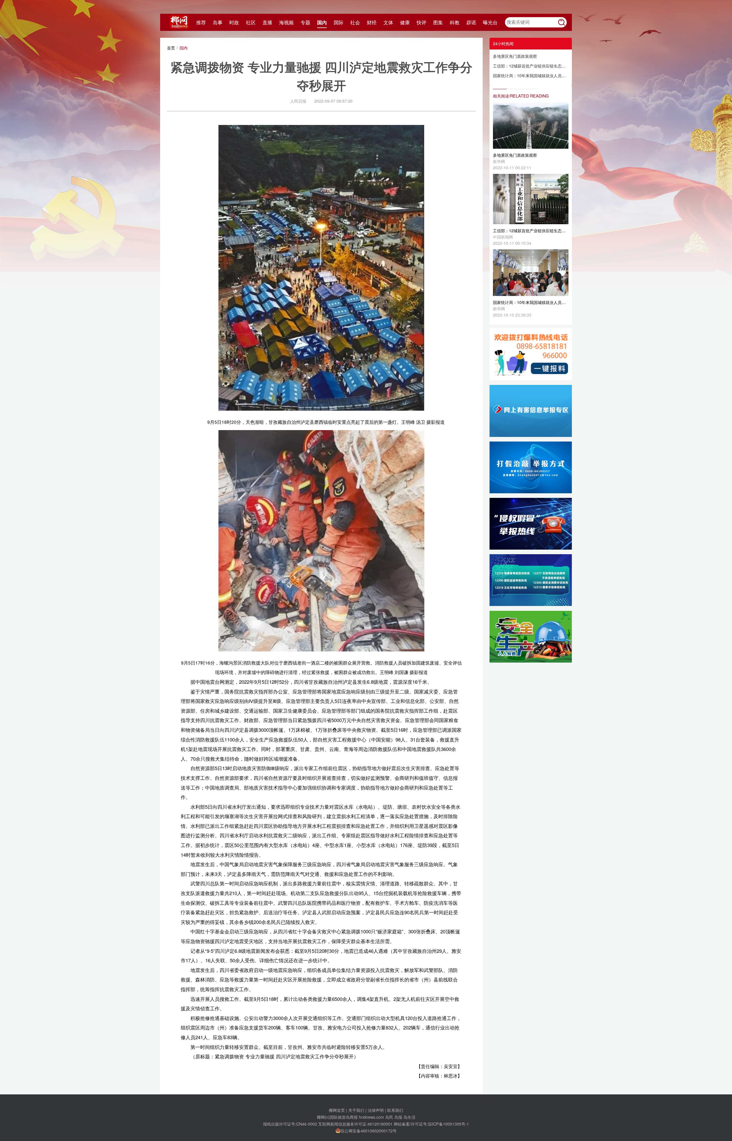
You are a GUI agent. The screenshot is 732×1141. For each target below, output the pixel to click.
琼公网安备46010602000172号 (369, 1131)
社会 (355, 22)
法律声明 (376, 1110)
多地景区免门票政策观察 (515, 56)
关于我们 (356, 1110)
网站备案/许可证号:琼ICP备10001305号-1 (431, 1124)
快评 (421, 22)
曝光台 (490, 22)
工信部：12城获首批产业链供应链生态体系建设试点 (530, 66)
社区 (251, 22)
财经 (372, 22)
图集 (438, 22)
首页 (171, 48)
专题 (305, 22)
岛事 (217, 22)
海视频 (286, 22)
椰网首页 (337, 1110)
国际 (338, 22)
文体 (388, 22)
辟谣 (471, 22)
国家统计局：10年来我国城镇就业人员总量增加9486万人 (530, 75)
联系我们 (395, 1110)
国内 (322, 22)
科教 (455, 22)
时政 (234, 22)
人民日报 (298, 101)
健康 (405, 22)
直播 (267, 22)
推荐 (201, 22)
